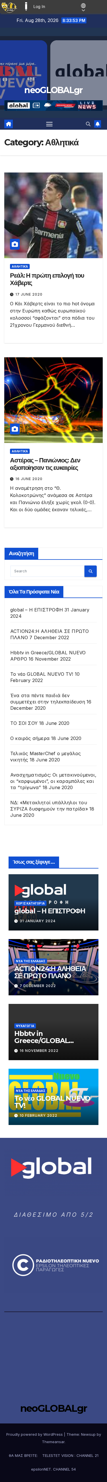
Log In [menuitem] (39, 6)
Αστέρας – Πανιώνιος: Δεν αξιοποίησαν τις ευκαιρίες (45, 464)
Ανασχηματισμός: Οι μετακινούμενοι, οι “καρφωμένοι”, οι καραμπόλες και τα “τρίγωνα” (53, 781)
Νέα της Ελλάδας (30, 961)
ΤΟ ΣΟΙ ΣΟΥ (24, 723)
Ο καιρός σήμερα (30, 738)
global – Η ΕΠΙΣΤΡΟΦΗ (36, 610)
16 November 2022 (39, 1050)
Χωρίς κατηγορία (30, 903)
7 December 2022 (38, 986)
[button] (88, 124)
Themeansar (53, 1441)
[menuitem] (9, 6)
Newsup (88, 1434)
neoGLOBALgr (53, 90)
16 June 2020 (29, 479)
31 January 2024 (38, 921)
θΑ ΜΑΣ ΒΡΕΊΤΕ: (23, 1455)
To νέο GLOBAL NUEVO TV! (41, 674)
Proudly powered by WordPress (35, 1434)
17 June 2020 (29, 294)
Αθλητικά (20, 266)
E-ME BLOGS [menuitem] (26, 6)
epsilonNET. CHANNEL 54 (53, 1469)
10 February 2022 (38, 1115)
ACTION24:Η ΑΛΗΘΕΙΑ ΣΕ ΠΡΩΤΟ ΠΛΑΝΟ (50, 972)
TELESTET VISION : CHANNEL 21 (70, 1455)
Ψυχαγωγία (25, 1026)
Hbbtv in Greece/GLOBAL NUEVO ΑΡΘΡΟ (41, 1040)
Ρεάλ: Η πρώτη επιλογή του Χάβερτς (47, 279)
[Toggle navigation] (49, 124)
